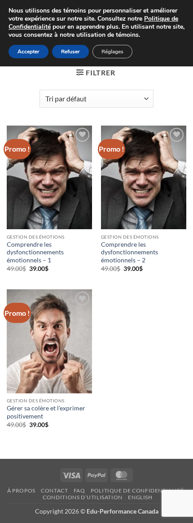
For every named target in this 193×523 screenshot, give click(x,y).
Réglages (112, 51)
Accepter (28, 51)
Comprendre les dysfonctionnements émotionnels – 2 (129, 252)
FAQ (79, 490)
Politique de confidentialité (137, 490)
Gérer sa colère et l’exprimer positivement (46, 412)
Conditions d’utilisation (83, 497)
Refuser (70, 51)
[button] (95, 72)
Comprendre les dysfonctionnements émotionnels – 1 (35, 252)
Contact (54, 490)
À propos (21, 490)
